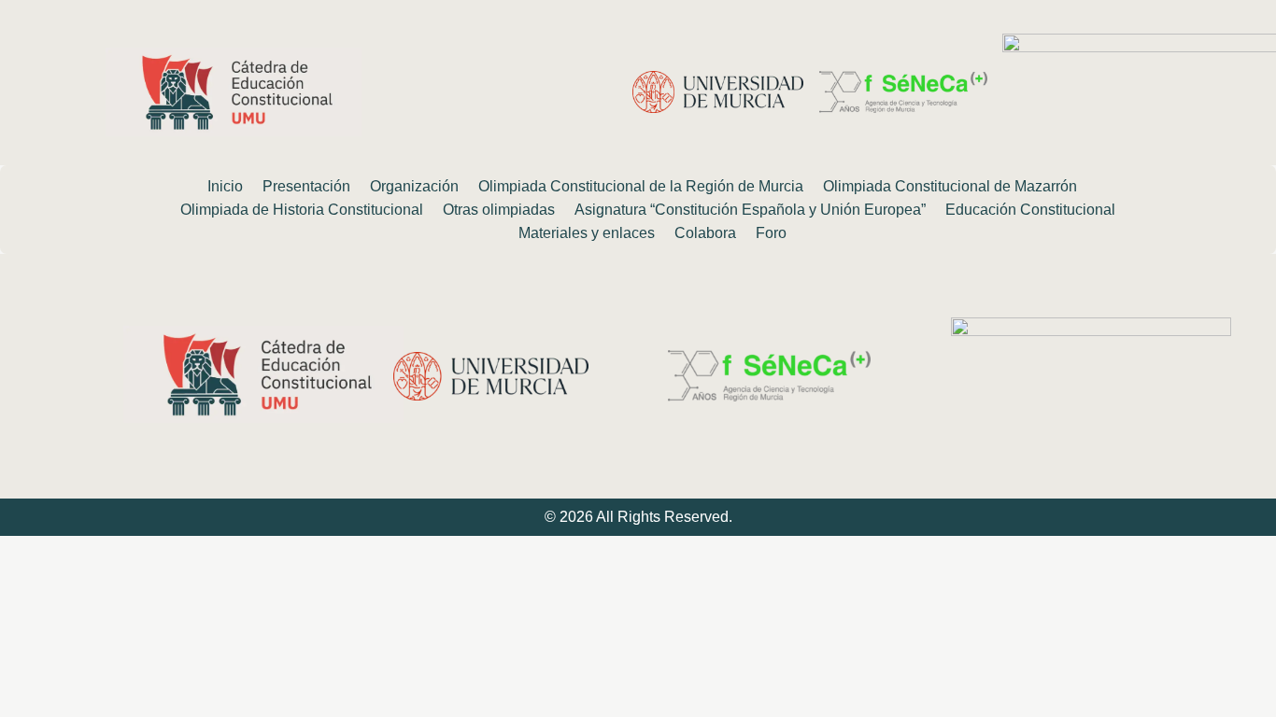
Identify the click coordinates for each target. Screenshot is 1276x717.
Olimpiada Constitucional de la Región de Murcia (640, 186)
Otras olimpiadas (499, 210)
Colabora (705, 233)
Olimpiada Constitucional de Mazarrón (950, 186)
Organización (414, 186)
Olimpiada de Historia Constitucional (301, 210)
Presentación (306, 186)
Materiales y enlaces (586, 233)
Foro (771, 233)
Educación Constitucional (1030, 210)
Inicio (225, 186)
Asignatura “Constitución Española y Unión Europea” (750, 210)
